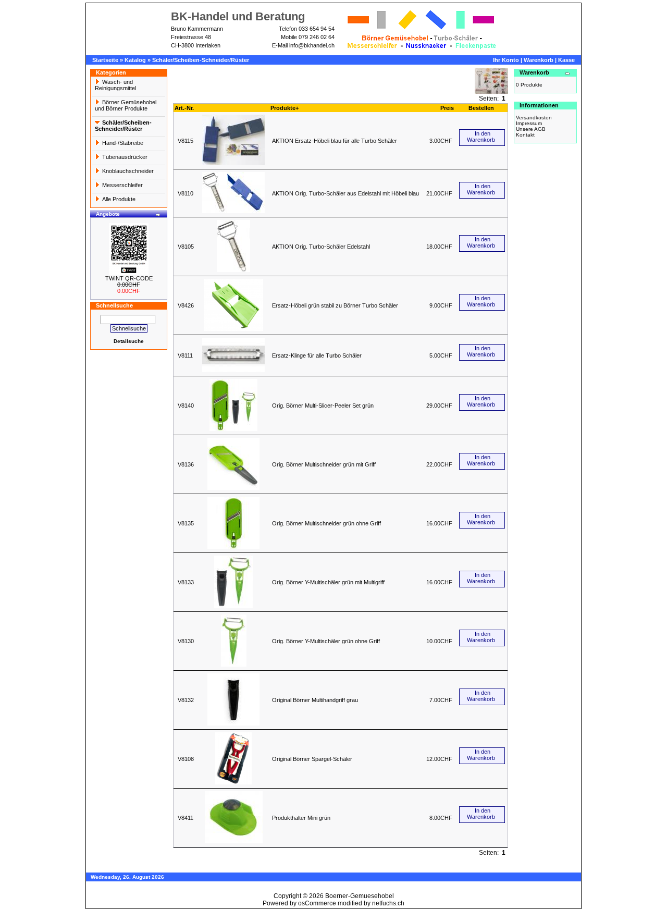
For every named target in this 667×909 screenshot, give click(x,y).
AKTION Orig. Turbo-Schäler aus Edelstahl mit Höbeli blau (345, 193)
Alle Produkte (118, 199)
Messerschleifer (122, 185)
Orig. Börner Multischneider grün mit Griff (324, 464)
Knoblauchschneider (128, 171)
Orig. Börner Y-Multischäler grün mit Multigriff (328, 582)
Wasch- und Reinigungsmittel (115, 85)
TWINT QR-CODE (129, 278)
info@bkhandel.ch (312, 45)
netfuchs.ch (388, 903)
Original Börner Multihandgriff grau (315, 700)
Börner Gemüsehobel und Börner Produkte (125, 105)
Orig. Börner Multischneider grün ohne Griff (326, 523)
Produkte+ (284, 108)
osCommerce (317, 903)
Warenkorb (538, 60)
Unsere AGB (531, 129)
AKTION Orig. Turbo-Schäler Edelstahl (321, 246)
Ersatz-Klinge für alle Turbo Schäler (317, 355)
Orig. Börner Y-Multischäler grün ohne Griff (326, 641)
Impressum (529, 123)
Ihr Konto (506, 60)
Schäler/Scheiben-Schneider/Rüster (200, 60)
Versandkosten (534, 117)
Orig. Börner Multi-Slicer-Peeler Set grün (323, 405)
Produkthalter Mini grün (301, 818)
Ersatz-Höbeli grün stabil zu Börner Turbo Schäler (335, 305)
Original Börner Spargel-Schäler (312, 759)
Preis (447, 108)
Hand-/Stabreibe (122, 143)
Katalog (135, 60)
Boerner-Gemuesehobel (359, 896)
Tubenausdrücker (124, 157)
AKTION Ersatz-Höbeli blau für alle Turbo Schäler (334, 141)
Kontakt (525, 135)
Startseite (105, 60)
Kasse (566, 60)
